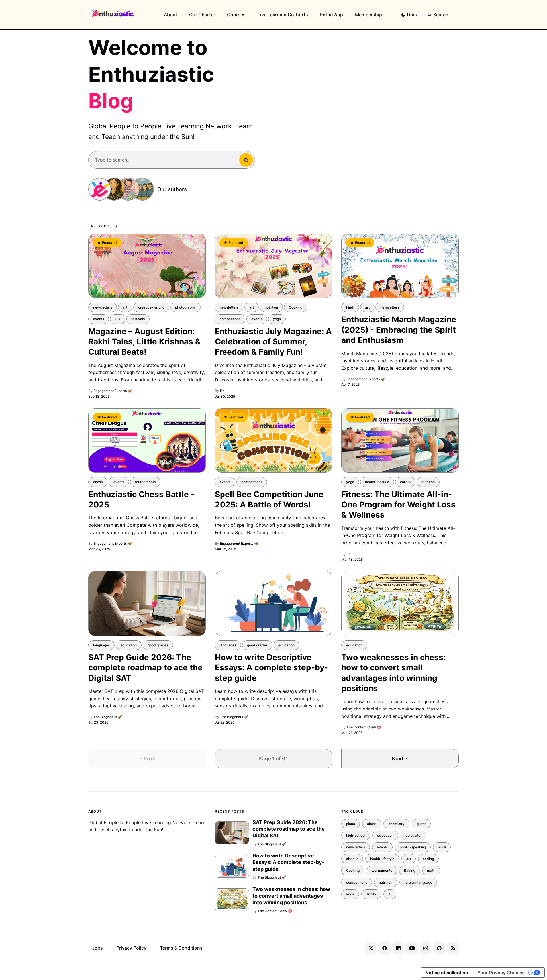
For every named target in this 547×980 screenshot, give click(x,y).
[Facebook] (384, 948)
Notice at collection (446, 972)
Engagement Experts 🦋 (112, 391)
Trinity (371, 894)
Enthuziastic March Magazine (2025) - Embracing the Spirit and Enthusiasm (398, 330)
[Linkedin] (398, 948)
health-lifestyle (377, 482)
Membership (368, 14)
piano (350, 824)
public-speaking (413, 847)
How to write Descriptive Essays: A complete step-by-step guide (271, 667)
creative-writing (151, 307)
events (98, 319)
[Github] (439, 948)
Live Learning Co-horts (283, 14)
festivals (138, 319)
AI (389, 894)
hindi (350, 307)
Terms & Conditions (181, 948)
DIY (118, 319)
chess (98, 482)
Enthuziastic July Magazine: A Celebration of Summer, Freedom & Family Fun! (273, 341)
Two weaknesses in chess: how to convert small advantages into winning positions (291, 895)
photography (185, 307)
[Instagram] (425, 948)
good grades (158, 645)
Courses (236, 14)
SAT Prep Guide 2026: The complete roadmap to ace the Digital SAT (145, 667)
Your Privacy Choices (501, 972)
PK (222, 391)
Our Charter (202, 14)
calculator (413, 835)
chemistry (396, 824)
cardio (405, 482)
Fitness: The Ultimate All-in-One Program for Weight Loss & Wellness (398, 504)
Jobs (97, 948)
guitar (421, 824)
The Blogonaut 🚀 (107, 717)
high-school (355, 835)
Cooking (295, 307)
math (431, 870)
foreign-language (418, 882)
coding (428, 859)
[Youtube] (412, 948)
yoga (277, 319)
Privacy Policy (131, 948)
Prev (149, 758)
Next (397, 758)
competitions (230, 319)
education (129, 645)
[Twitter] (371, 948)
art (125, 307)
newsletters (102, 307)
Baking (409, 870)
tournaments (145, 482)
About (170, 14)
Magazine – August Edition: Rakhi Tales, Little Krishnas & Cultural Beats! (144, 341)
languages (101, 645)
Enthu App (331, 14)
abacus (352, 859)
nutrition (271, 307)
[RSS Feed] (453, 948)
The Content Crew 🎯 (363, 727)
